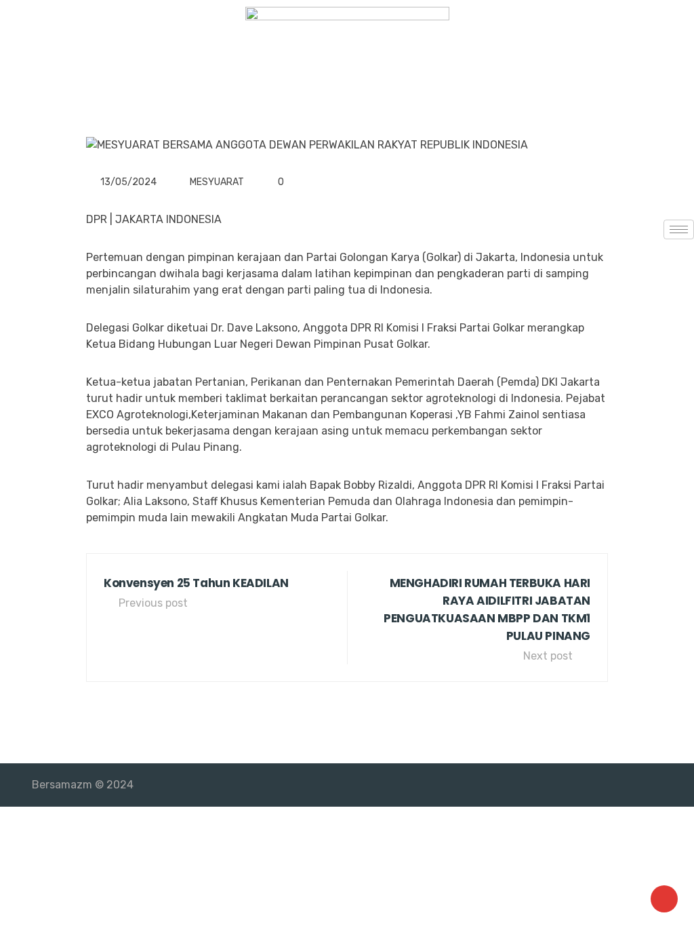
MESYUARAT (217, 182)
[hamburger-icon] (679, 229)
